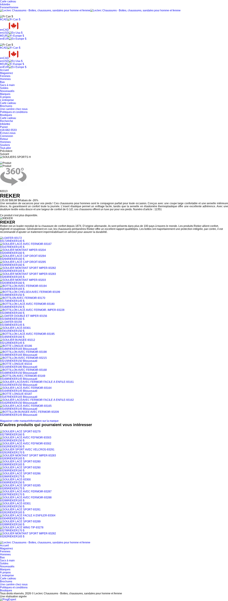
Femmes (5, 76)
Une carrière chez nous (14, 109)
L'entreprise (7, 100)
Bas (2, 82)
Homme (13, 7)
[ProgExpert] (8, 599)
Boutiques (6, 115)
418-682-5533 (8, 130)
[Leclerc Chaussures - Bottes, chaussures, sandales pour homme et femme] (90, 10)
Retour (4, 139)
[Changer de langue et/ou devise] (6, 16)
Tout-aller (5, 148)
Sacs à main (7, 85)
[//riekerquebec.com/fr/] (45, 542)
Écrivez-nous (8, 133)
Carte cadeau (8, 103)
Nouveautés (7, 91)
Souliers (5, 145)
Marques (5, 94)
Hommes (5, 79)
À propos (5, 97)
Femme (4, 7)
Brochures (6, 106)
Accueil (4, 70)
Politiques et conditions (14, 112)
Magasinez (6, 73)
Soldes (4, 88)
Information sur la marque (44, 420)
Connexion (6, 136)
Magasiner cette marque (14, 420)
